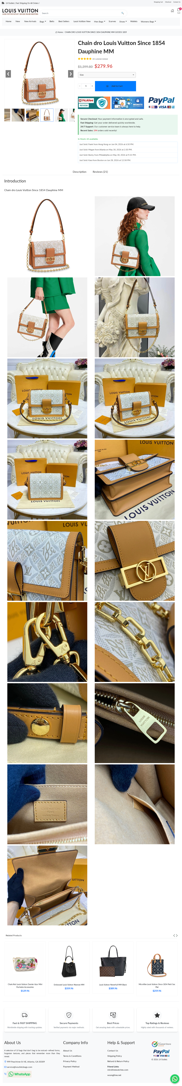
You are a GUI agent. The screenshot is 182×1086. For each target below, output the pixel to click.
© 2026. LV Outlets (159, 1060)
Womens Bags (147, 22)
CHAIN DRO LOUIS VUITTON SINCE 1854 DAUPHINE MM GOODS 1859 (96, 32)
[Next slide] (177, 935)
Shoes (122, 22)
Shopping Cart (158, 2)
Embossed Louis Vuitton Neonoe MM (69, 985)
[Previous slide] (174, 935)
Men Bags (98, 22)
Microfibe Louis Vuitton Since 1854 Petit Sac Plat (157, 986)
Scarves (112, 21)
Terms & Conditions (72, 1056)
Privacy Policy (69, 1061)
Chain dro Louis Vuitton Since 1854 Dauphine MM (33, 190)
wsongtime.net (114, 1075)
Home (8, 21)
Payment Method (71, 1067)
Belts (52, 21)
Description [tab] (79, 172)
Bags (42, 22)
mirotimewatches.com (117, 1070)
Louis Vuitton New (82, 21)
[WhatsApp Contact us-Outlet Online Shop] (174, 1078)
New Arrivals (30, 21)
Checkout (168, 2)
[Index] (172, 11)
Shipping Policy (114, 1056)
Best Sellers (63, 21)
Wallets (133, 21)
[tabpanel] (25, 970)
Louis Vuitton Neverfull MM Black (113, 985)
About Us (67, 1051)
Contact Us (176, 2)
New (18, 21)
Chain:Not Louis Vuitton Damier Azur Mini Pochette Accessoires (25, 986)
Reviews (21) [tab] (100, 172)
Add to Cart (117, 86)
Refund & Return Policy (118, 1061)
